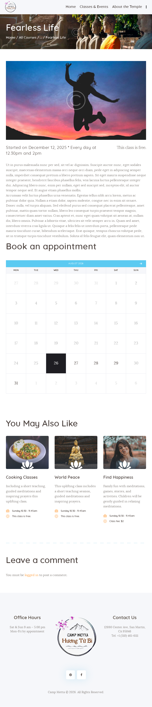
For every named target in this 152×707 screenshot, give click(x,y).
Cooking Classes (22, 477)
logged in (31, 575)
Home (10, 37)
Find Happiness (118, 477)
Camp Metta (56, 692)
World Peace (67, 477)
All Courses (27, 37)
